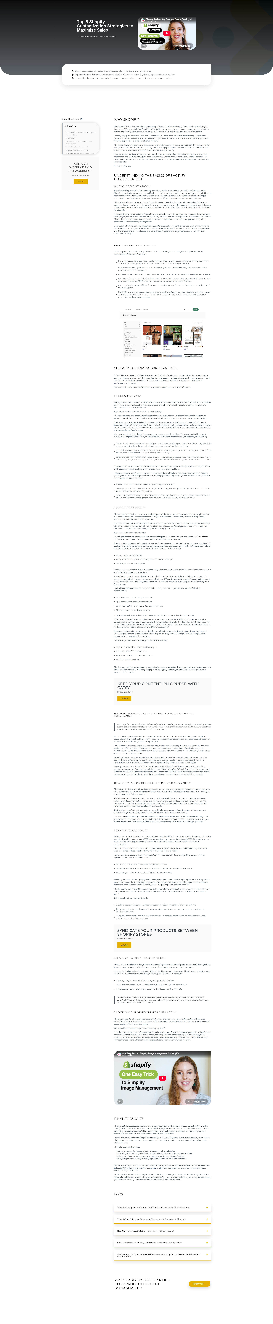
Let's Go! (80, 181)
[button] (162, 1207)
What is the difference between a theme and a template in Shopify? (151, 1219)
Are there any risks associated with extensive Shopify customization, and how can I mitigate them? (158, 1255)
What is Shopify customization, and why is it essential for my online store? (153, 1207)
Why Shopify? (70, 138)
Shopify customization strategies (77, 150)
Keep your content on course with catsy (79, 153)
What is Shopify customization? (76, 147)
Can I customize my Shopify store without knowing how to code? (149, 1243)
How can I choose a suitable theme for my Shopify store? (145, 1231)
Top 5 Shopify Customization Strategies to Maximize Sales (80, 133)
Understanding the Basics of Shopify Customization (78, 142)
